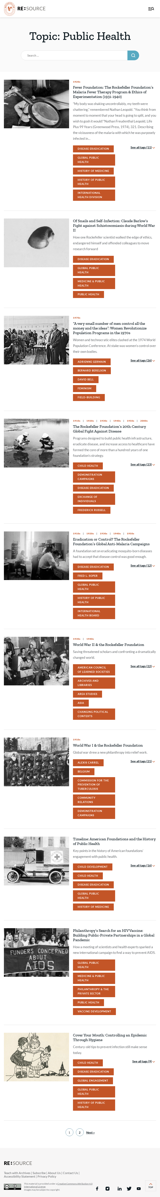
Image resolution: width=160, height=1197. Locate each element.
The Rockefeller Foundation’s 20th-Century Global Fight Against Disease (109, 428)
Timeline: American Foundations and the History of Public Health (114, 841)
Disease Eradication (93, 148)
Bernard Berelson (92, 370)
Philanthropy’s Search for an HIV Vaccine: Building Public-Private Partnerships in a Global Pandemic (113, 935)
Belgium (84, 771)
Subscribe (39, 1173)
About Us (54, 1173)
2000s (144, 420)
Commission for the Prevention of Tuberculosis (93, 785)
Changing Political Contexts (93, 714)
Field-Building (89, 397)
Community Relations (87, 800)
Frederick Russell (92, 510)
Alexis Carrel (88, 762)
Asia (81, 702)
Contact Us (70, 1173)
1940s (117, 420)
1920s (76, 81)
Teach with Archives (17, 1173)
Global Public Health (88, 159)
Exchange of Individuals (87, 499)
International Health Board (89, 613)
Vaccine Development (94, 1011)
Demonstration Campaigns (90, 477)
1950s (130, 420)
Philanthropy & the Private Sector (93, 991)
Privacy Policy (46, 1176)
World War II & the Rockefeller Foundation (108, 644)
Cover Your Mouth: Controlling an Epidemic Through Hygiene (110, 1037)
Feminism (85, 388)
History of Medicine (93, 170)
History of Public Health (91, 182)
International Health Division (90, 195)
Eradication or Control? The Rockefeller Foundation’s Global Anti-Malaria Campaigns (111, 541)
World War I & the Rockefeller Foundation (108, 745)
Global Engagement (93, 1080)
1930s (103, 420)
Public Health (88, 294)
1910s (76, 420)
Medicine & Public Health (91, 283)
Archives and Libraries (88, 683)
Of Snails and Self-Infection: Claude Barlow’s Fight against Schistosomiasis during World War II (114, 225)
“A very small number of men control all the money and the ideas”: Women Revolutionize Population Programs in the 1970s (110, 328)
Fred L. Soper (88, 575)
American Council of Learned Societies (94, 669)
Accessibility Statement (19, 1176)
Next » (90, 1132)
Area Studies (87, 693)
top (152, 1188)
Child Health (88, 465)
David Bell (86, 379)
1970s (76, 317)
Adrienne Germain (92, 361)
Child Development (93, 866)
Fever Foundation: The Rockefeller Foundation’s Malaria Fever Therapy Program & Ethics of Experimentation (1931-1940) (113, 92)
